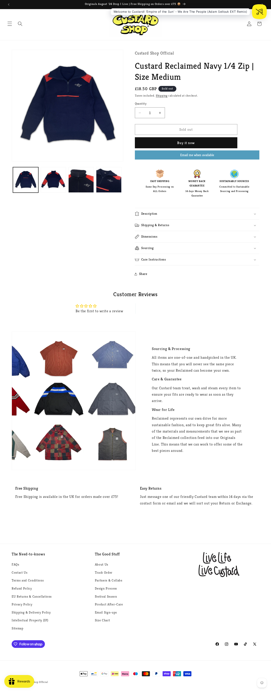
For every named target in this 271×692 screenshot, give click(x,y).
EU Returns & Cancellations (32, 596)
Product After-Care (109, 604)
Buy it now (186, 143)
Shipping (161, 96)
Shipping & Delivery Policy (31, 612)
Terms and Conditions (28, 580)
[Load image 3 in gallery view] (81, 180)
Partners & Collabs (108, 580)
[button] (10, 24)
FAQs (15, 564)
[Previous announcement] (8, 4)
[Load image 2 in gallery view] (53, 180)
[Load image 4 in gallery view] (109, 180)
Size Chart (102, 620)
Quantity (141, 104)
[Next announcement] (262, 4)
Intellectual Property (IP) (30, 620)
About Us (101, 564)
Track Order (103, 572)
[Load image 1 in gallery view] (25, 180)
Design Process (106, 588)
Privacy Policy (22, 604)
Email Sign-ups (106, 612)
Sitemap (18, 628)
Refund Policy (22, 588)
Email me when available (197, 155)
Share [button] (143, 274)
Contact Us (20, 572)
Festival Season (106, 596)
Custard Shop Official (35, 682)
